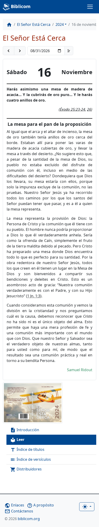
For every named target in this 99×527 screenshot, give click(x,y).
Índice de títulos (27, 450)
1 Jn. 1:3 (33, 295)
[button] (8, 50)
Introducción (24, 430)
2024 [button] (59, 24)
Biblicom (20, 6)
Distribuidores (26, 469)
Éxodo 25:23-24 (72, 109)
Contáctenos (19, 511)
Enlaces (14, 505)
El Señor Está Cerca (33, 24)
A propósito (40, 505)
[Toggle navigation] (90, 6)
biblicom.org (22, 518)
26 (89, 109)
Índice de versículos (30, 460)
